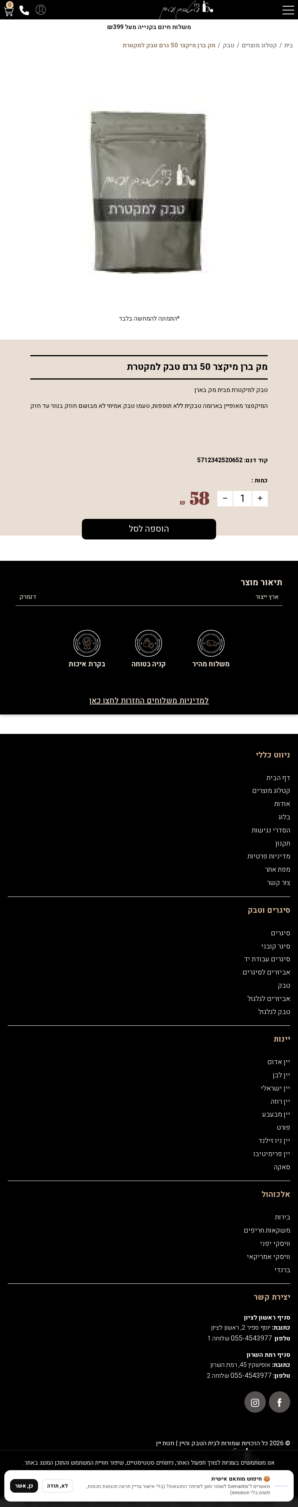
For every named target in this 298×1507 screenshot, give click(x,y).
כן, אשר (24, 1486)
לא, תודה (57, 1486)
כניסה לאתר (149, 827)
